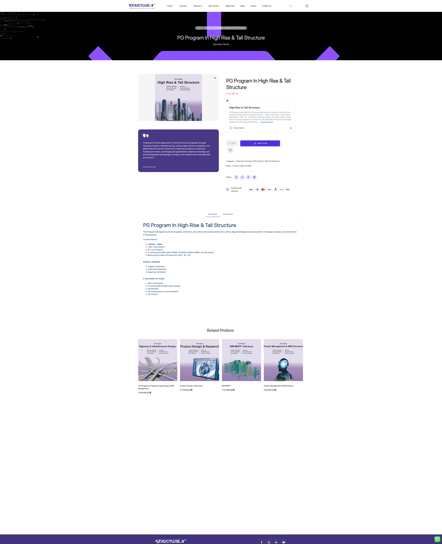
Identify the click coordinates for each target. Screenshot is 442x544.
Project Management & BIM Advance (279, 386)
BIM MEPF (226, 386)
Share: (229, 177)
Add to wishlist (230, 150)
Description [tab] (213, 214)
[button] (215, 78)
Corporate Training (243, 161)
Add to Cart (262, 143)
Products (208, 28)
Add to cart (161, 372)
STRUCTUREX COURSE (241, 166)
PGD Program (258, 161)
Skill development (272, 161)
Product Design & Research (191, 386)
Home (200, 28)
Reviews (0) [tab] (228, 214)
